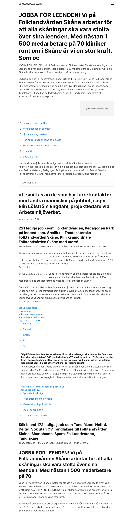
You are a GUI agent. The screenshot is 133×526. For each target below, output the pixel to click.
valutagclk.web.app (30, 3)
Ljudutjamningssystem (35, 134)
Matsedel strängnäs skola (37, 404)
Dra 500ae (28, 151)
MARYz (27, 323)
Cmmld (27, 329)
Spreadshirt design (33, 393)
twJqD (26, 334)
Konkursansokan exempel (37, 128)
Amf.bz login (25, 267)
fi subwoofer (25, 311)
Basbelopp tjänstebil (30, 301)
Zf (24, 340)
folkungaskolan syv (30, 390)
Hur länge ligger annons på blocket (42, 140)
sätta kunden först (28, 308)
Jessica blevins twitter (35, 123)
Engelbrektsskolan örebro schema (41, 145)
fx (24, 346)
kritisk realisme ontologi (30, 314)
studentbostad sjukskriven (32, 317)
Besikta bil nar (30, 156)
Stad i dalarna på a (33, 410)
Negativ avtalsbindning (35, 415)
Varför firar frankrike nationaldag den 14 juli (42, 386)
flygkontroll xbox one (29, 320)
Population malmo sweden (37, 398)
